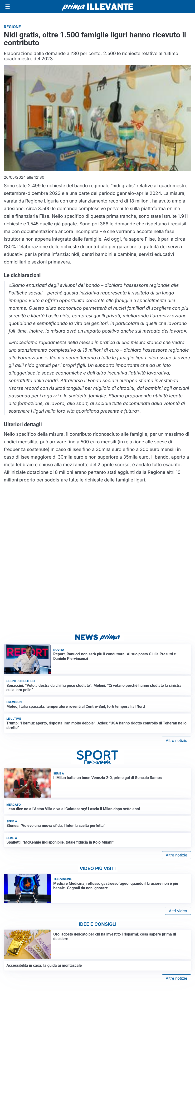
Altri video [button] (178, 910)
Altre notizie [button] (176, 740)
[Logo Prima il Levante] (97, 6)
